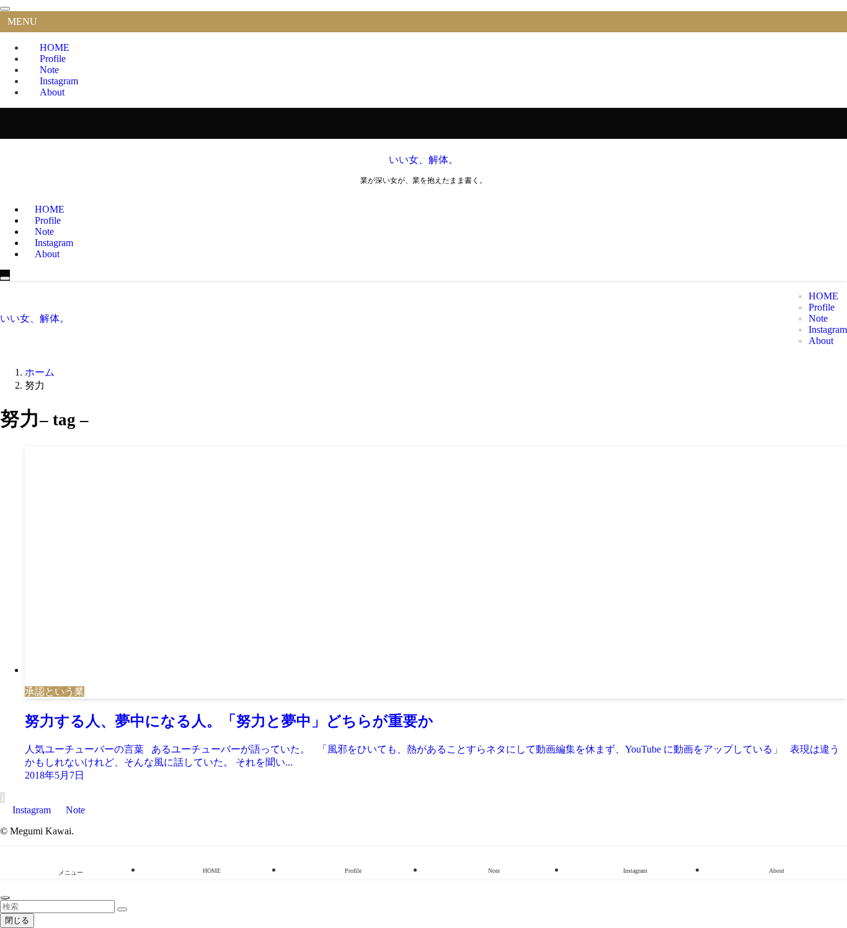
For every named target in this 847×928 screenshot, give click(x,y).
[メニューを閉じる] (5, 9)
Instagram (31, 810)
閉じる (17, 920)
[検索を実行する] (122, 909)
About (52, 92)
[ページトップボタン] (5, 897)
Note (74, 810)
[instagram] (843, 123)
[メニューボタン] (5, 278)
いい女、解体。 (423, 159)
